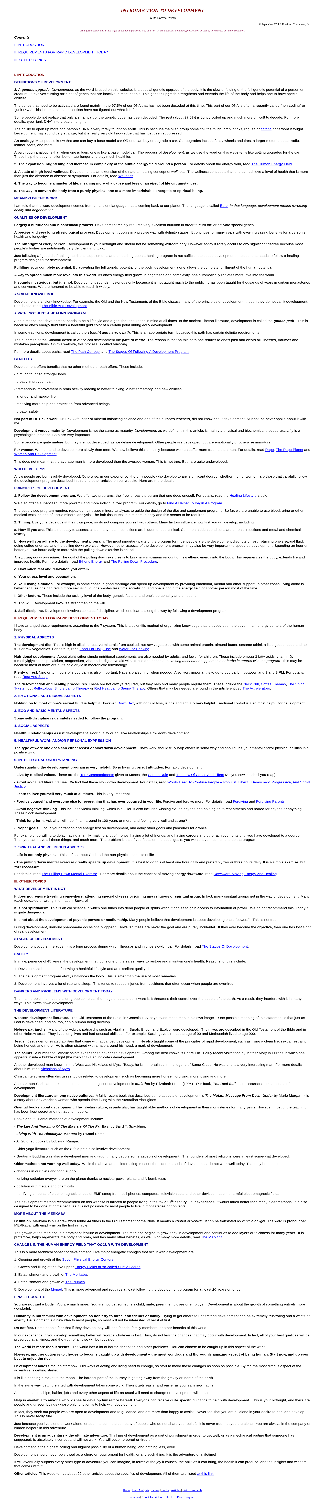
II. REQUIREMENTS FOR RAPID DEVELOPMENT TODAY (61, 52)
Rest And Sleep (35, 677)
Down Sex (125, 703)
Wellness (125, 176)
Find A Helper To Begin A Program (194, 503)
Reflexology (43, 688)
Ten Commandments (97, 775)
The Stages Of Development (225, 946)
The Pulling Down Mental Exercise (69, 874)
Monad (56, 1289)
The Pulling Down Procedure (134, 561)
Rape (269, 450)
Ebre (224, 206)
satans (266, 129)
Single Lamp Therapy (71, 688)
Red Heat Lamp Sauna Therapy (119, 688)
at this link (205, 1474)
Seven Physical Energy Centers (87, 1259)
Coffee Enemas (273, 684)
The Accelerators (256, 688)
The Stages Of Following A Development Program (149, 352)
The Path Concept (85, 352)
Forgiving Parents (270, 801)
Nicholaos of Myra (55, 1069)
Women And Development (35, 454)
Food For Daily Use (95, 649)
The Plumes (75, 1282)
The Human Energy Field (271, 164)
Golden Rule (158, 775)
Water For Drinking (134, 649)
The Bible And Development (64, 306)
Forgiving (240, 801)
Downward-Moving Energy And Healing (245, 874)
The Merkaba (212, 1237)
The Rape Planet (289, 450)
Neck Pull (251, 684)
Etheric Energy (91, 561)
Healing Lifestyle (243, 496)
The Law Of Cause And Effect (200, 775)
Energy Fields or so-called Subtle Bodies (107, 1267)
